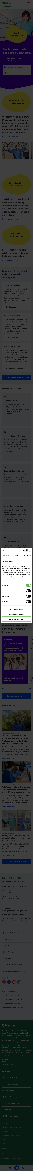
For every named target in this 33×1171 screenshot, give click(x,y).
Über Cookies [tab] (27, 555)
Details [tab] (16, 555)
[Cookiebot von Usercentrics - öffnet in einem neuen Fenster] (23, 550)
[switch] (28, 590)
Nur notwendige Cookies (16, 619)
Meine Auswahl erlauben (16, 614)
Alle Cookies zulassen (16, 609)
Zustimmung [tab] (6, 555)
